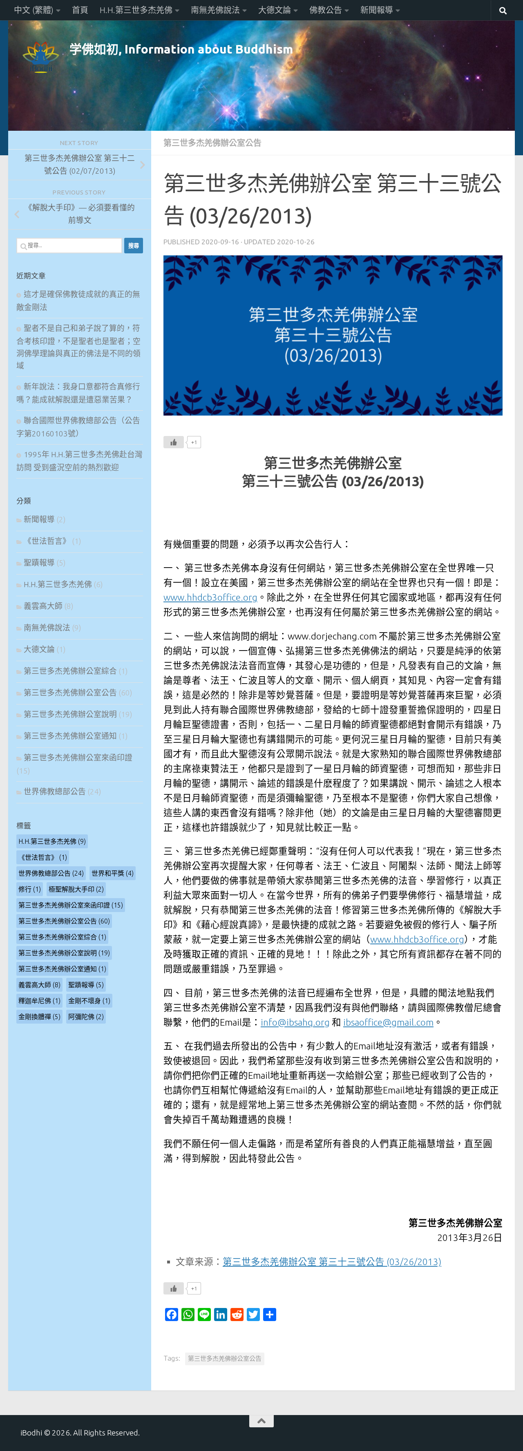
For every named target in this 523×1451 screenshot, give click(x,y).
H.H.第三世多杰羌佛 (136, 10)
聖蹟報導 (39, 563)
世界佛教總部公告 (55, 791)
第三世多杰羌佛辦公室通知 (70, 736)
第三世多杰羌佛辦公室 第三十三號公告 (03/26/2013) (332, 1261)
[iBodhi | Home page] (40, 57)
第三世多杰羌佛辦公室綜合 (70, 671)
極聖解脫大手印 (76, 889)
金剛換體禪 (39, 1016)
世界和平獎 (113, 873)
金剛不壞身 (89, 1000)
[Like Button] (173, 442)
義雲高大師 (43, 606)
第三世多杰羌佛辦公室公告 (212, 143)
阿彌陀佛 (86, 1016)
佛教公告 (325, 10)
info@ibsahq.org (295, 1022)
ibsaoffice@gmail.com (388, 1022)
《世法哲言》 (47, 541)
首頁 (80, 10)
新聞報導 (376, 10)
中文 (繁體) (34, 10)
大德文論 (274, 10)
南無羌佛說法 (215, 10)
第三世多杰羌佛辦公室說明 (70, 714)
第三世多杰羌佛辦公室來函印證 (78, 757)
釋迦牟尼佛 (39, 1000)
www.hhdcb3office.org (210, 597)
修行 (29, 889)
